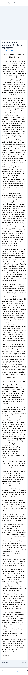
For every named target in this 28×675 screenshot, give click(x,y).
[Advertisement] (14, 21)
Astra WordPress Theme (14, 671)
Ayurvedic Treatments (10, 3)
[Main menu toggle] (25, 3)
